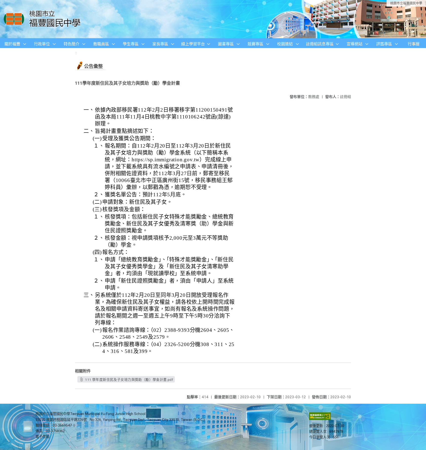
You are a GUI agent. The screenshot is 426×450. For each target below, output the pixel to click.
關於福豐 (12, 44)
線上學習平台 (193, 44)
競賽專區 (255, 44)
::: (76, 53)
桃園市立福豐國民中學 (406, 3)
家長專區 (160, 44)
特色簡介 (71, 44)
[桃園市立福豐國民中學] (43, 19)
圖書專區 (226, 44)
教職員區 (101, 44)
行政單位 (42, 44)
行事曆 (414, 44)
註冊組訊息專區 (320, 44)
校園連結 (285, 44)
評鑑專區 (384, 44)
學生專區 (131, 44)
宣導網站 (354, 44)
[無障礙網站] (320, 419)
